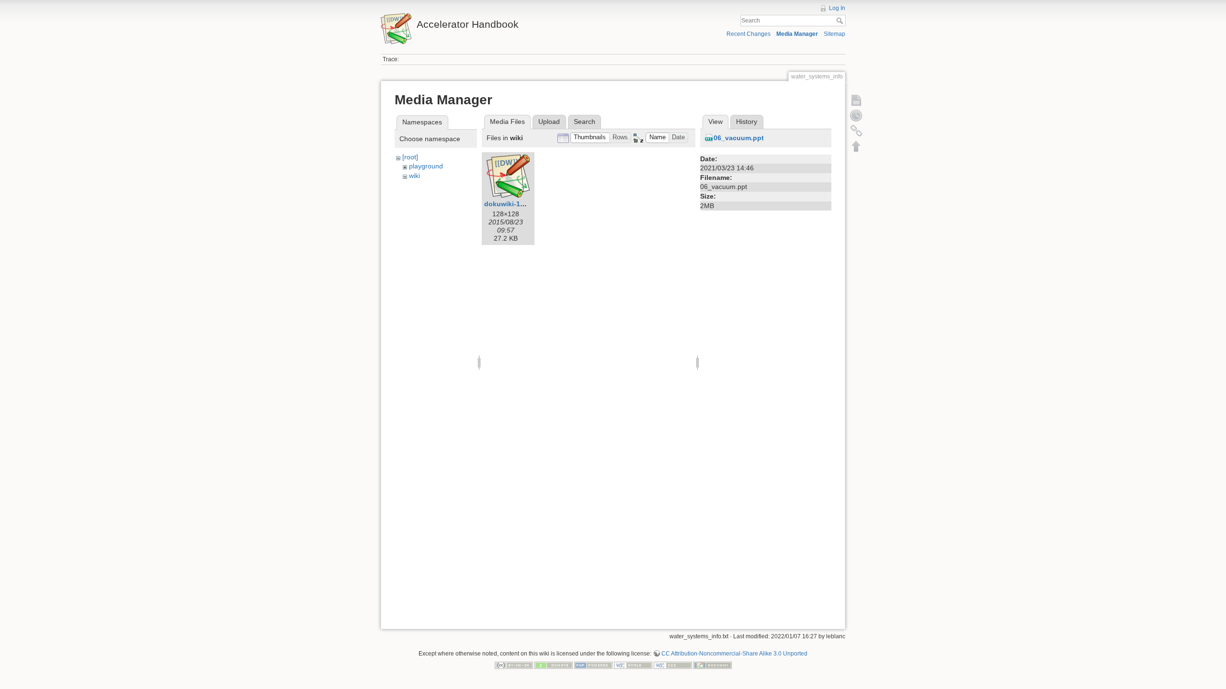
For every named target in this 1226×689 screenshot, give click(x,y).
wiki (414, 175)
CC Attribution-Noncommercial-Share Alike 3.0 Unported (734, 653)
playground (426, 166)
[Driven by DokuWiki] (712, 665)
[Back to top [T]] (856, 146)
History (746, 121)
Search (840, 20)
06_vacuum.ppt (739, 138)
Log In (837, 8)
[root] (410, 157)
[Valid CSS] (673, 665)
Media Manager (797, 34)
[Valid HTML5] (633, 665)
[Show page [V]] (856, 100)
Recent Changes (749, 34)
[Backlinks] (856, 130)
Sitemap (834, 34)
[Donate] (553, 665)
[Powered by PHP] (593, 665)
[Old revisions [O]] (856, 115)
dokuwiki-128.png (513, 204)
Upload (549, 121)
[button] (590, 138)
